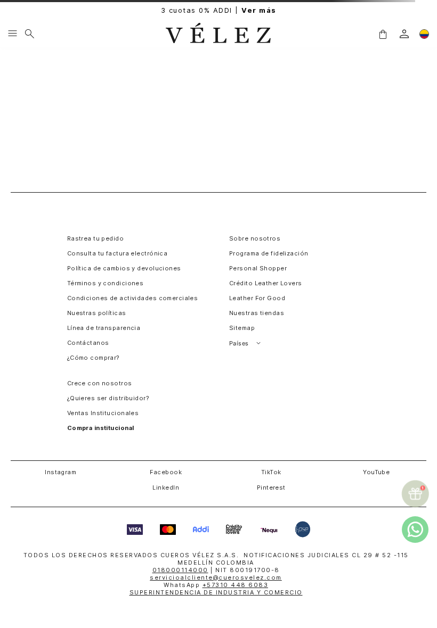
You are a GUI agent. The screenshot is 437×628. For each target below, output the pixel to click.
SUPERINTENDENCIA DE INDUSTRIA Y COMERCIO (216, 592)
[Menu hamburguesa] (12, 34)
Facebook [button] (166, 472)
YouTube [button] (376, 472)
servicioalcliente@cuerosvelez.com (216, 577)
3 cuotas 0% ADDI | (219, 10)
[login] (404, 33)
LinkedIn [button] (165, 487)
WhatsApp (216, 585)
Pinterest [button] (271, 487)
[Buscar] (29, 34)
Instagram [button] (60, 472)
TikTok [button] (271, 472)
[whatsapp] (415, 529)
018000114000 (180, 570)
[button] (382, 33)
